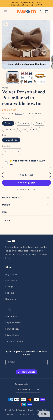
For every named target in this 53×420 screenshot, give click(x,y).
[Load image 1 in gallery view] (13, 78)
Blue (24, 129)
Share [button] (8, 220)
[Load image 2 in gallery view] (26, 78)
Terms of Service (14, 341)
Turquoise (23, 123)
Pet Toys (9, 293)
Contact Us (11, 316)
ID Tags (9, 286)
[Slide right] (50, 78)
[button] (5, 12)
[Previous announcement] (5, 4)
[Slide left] (3, 78)
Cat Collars (11, 280)
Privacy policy (12, 414)
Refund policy (42, 410)
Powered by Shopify (26, 410)
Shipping (18, 113)
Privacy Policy (12, 335)
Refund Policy (12, 329)
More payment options (27, 189)
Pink (35, 129)
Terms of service (27, 414)
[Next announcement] (48, 4)
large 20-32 (11, 140)
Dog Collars (11, 274)
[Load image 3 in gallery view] (40, 78)
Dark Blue (10, 129)
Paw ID (14, 410)
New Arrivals (11, 299)
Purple (39, 123)
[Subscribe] (44, 362)
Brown (8, 123)
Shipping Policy (13, 322)
